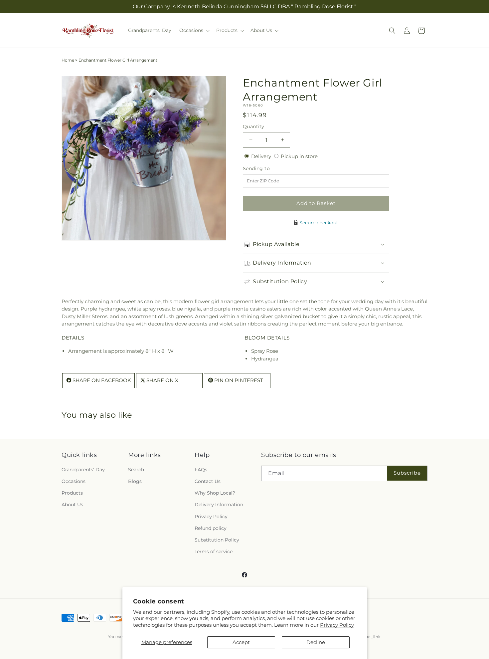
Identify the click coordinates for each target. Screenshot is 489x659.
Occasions (73, 482)
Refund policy (211, 528)
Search (136, 470)
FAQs (201, 470)
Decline (315, 642)
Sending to (266, 168)
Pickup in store (299, 156)
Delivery (261, 156)
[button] (193, 30)
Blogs (135, 482)
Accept (241, 642)
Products (72, 493)
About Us (72, 505)
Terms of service (214, 552)
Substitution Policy (217, 540)
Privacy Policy (337, 625)
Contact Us (208, 482)
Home (68, 60)
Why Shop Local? (215, 493)
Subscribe (407, 473)
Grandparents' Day (83, 470)
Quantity (253, 126)
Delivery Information (219, 505)
